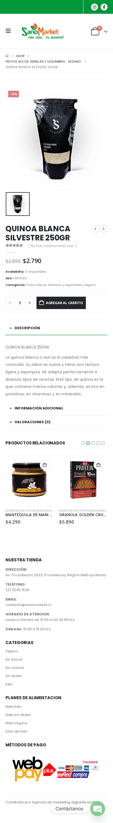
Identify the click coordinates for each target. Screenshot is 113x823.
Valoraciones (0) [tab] (32, 422)
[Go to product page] (29, 480)
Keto (8, 684)
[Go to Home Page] (7, 56)
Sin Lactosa (14, 668)
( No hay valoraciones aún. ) (53, 245)
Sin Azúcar (13, 659)
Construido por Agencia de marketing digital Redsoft (50, 802)
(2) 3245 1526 (17, 590)
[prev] (95, 229)
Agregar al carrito (64, 302)
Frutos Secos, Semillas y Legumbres (54, 285)
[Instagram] (94, 7)
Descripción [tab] (27, 328)
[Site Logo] (41, 31)
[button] (9, 31)
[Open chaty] (97, 808)
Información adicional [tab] (39, 408)
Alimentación (14, 510)
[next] (104, 229)
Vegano (90, 285)
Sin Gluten (13, 676)
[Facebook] (104, 7)
